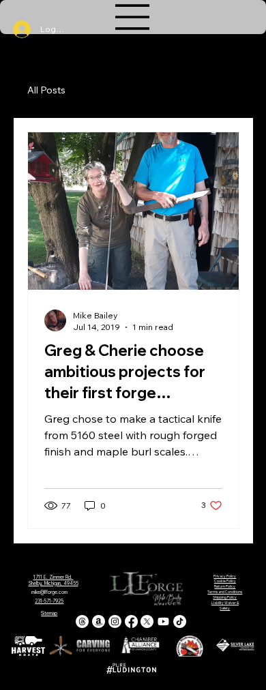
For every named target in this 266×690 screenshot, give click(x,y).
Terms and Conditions (224, 592)
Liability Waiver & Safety (225, 605)
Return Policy (224, 586)
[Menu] (133, 17)
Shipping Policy (225, 597)
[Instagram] (114, 621)
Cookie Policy (225, 581)
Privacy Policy (224, 576)
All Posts (46, 90)
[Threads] (82, 621)
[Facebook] (131, 621)
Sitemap (49, 613)
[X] (147, 621)
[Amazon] (98, 621)
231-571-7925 (49, 601)
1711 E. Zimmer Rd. (53, 577)
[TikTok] (179, 621)
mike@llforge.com (49, 592)
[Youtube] (163, 621)
